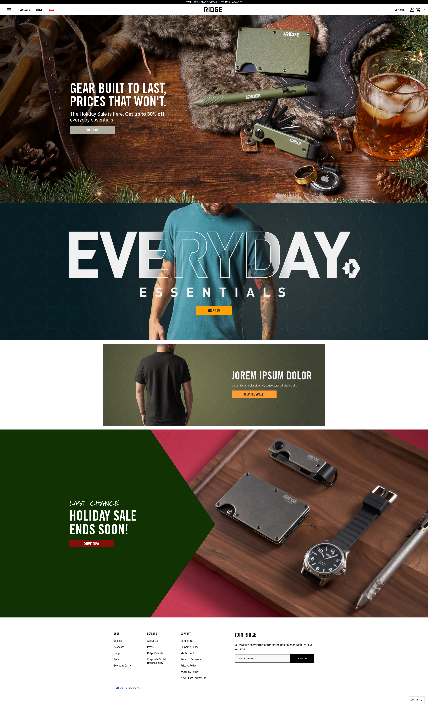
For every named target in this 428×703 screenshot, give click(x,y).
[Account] (412, 9)
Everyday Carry (122, 665)
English (414, 699)
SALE (51, 9)
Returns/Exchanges (192, 659)
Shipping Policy (189, 646)
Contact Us (187, 640)
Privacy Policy (188, 665)
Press (150, 646)
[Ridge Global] (213, 9)
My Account (187, 653)
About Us (152, 640)
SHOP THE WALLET (254, 395)
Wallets (25, 9)
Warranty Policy (189, 671)
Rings (117, 653)
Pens (116, 659)
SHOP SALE (92, 130)
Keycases (119, 646)
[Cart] (418, 9)
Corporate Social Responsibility (156, 660)
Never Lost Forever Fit (193, 677)
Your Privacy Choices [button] (130, 687)
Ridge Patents (155, 653)
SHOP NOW (214, 311)
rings (39, 9)
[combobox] (417, 699)
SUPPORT (399, 9)
